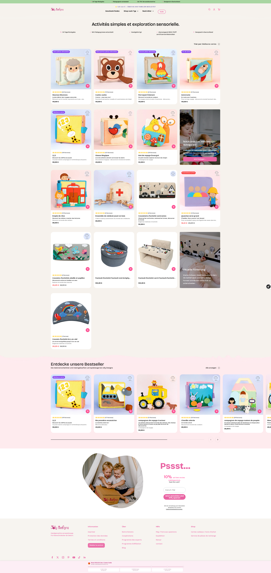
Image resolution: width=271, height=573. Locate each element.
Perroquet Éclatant (146, 95)
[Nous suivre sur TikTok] (79, 557)
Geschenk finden (112, 11)
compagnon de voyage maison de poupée (241, 420)
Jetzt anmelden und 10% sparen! (174, 497)
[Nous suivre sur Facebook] (52, 557)
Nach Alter (146, 11)
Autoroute (185, 95)
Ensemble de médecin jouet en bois (110, 216)
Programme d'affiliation (131, 544)
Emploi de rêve (58, 216)
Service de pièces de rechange (203, 536)
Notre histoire (127, 532)
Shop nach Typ (130, 11)
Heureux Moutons (60, 95)
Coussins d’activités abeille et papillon (68, 278)
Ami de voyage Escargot (148, 155)
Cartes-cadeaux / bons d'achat (203, 532)
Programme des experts (132, 540)
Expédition (160, 536)
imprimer (91, 532)
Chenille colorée (188, 420)
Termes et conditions (96, 540)
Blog (124, 548)
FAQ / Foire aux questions (166, 532)
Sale (162, 12)
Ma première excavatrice (106, 420)
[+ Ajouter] (88, 86)
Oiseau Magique (102, 155)
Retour (158, 540)
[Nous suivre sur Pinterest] (68, 557)
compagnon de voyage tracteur (151, 420)
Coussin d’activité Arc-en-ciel (64, 339)
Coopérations (127, 536)
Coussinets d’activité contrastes (152, 216)
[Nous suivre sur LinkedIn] (84, 557)
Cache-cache (101, 95)
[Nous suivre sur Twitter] (57, 557)
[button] (71, 92)
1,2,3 (54, 155)
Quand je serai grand (190, 216)
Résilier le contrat (96, 545)
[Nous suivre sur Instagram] (63, 557)
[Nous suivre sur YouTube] (73, 557)
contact (159, 544)
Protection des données (98, 536)
